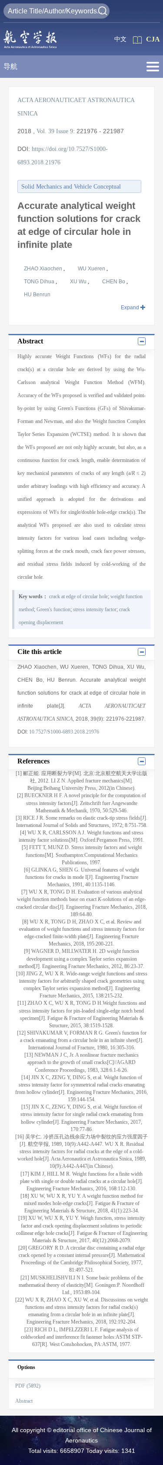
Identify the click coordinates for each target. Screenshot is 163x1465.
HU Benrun (37, 295)
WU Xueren (92, 269)
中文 (120, 39)
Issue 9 (64, 131)
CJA (153, 39)
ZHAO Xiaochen (43, 269)
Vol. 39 (45, 131)
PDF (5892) (27, 1386)
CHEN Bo (114, 282)
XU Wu (79, 282)
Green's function (53, 609)
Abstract (24, 1401)
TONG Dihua (40, 282)
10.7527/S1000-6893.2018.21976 (64, 732)
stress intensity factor (94, 609)
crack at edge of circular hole (78, 596)
